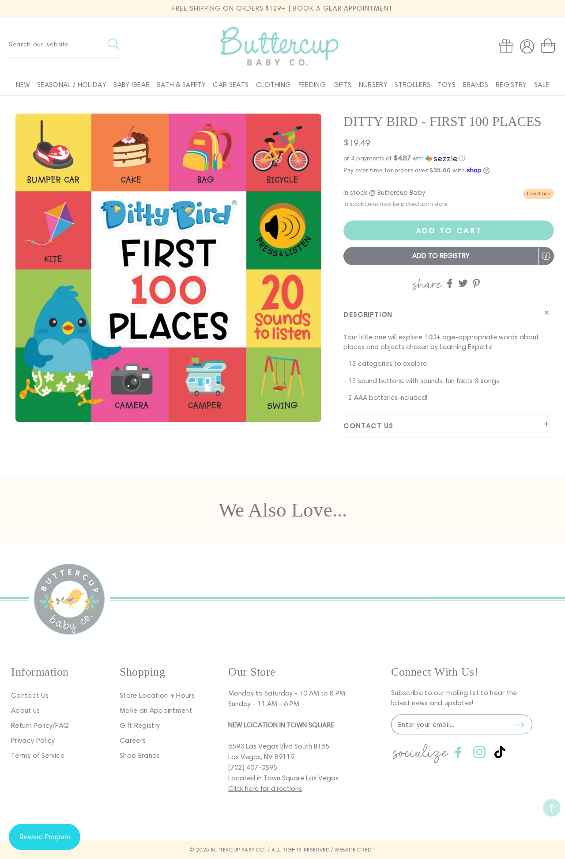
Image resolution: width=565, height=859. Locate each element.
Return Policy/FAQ (40, 725)
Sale (541, 84)
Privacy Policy (33, 740)
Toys (447, 84)
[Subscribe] (519, 724)
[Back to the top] (552, 808)
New (23, 84)
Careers (133, 740)
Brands (476, 84)
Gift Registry (140, 725)
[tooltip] (546, 255)
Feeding (312, 84)
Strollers (412, 84)
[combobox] (64, 44)
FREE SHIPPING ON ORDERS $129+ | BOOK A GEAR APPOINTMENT (282, 8)
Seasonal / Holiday (71, 84)
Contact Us (30, 695)
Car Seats (231, 84)
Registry (511, 84)
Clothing (273, 84)
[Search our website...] (113, 44)
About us (25, 710)
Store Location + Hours (157, 695)
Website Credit (355, 849)
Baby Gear (131, 84)
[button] (549, 46)
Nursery (373, 84)
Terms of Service (37, 755)
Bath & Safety (181, 84)
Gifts (342, 84)
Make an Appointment (156, 710)
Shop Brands (140, 755)
